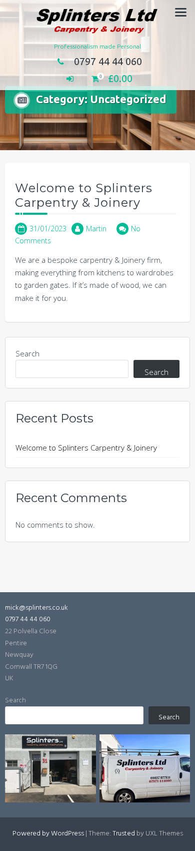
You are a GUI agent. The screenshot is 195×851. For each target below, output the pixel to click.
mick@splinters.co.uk (36, 608)
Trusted (123, 833)
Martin (96, 228)
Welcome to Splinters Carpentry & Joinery (83, 195)
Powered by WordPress (48, 833)
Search (28, 353)
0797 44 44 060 (108, 61)
